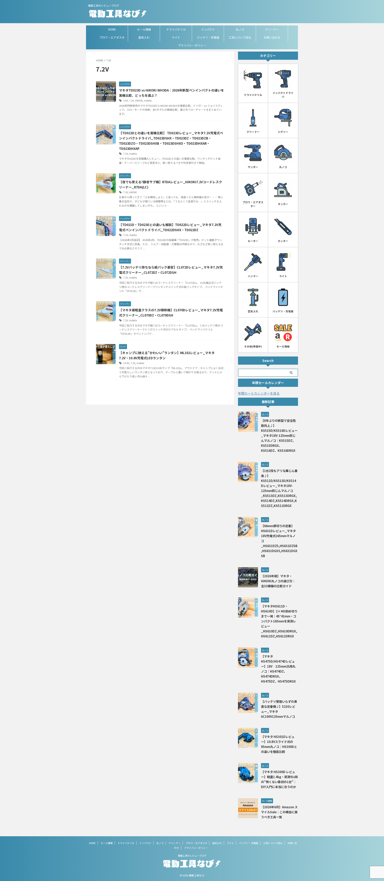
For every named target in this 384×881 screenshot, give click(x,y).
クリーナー (272, 29)
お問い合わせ (272, 37)
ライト (176, 37)
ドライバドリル (176, 29)
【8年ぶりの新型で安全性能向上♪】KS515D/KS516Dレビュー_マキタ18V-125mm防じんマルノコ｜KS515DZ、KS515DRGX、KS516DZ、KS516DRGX (279, 435)
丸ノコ (240, 29)
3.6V (125, 100)
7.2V (131, 100)
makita (148, 100)
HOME (112, 29)
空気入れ (144, 37)
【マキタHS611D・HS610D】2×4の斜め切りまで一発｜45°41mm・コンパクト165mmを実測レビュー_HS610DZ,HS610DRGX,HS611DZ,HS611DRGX (279, 621)
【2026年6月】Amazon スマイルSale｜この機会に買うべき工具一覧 (279, 812)
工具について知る (240, 37)
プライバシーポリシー (192, 45)
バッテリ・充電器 (208, 37)
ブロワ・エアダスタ (112, 37)
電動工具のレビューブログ (192, 855)
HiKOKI (139, 100)
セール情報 (144, 29)
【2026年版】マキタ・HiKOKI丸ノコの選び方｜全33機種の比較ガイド (278, 581)
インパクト (208, 29)
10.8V (126, 363)
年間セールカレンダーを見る (259, 393)
